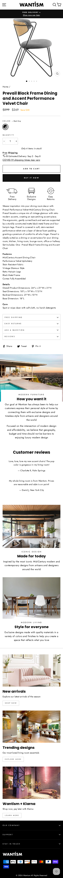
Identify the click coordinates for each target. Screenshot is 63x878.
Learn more (12, 815)
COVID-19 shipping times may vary (21, 160)
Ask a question (15, 330)
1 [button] (27, 81)
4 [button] (34, 81)
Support (8, 834)
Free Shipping (13, 317)
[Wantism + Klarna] (31, 783)
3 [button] (32, 81)
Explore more (13, 759)
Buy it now (31, 178)
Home (5, 86)
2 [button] (29, 81)
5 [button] (37, 81)
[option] (31, 14)
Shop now (11, 703)
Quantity (8, 135)
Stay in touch (11, 844)
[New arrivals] (31, 670)
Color (12, 121)
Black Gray (5, 127)
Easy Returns (13, 323)
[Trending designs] (31, 727)
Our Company (11, 825)
